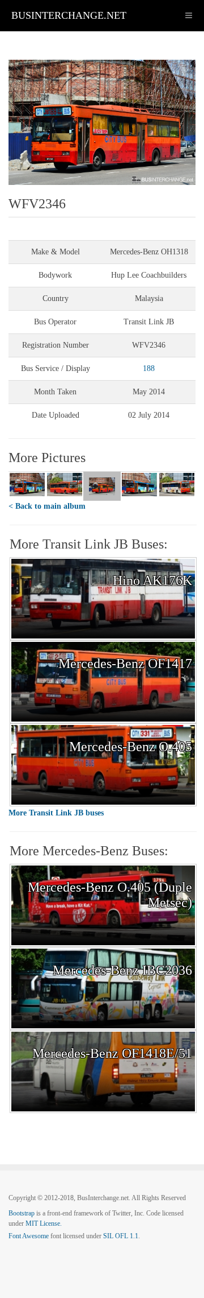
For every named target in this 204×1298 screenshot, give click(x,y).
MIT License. (44, 1223)
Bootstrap (21, 1213)
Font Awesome (28, 1236)
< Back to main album (47, 506)
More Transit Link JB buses (56, 813)
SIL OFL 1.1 (120, 1236)
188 (149, 368)
